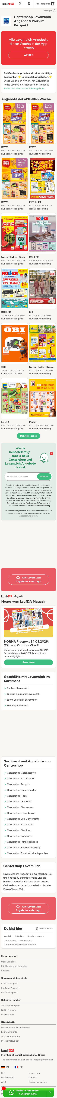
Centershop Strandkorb (20, 824)
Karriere (5, 970)
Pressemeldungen (10, 1041)
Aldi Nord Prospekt (10, 1005)
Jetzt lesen (28, 662)
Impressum (34, 1073)
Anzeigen (48, 11)
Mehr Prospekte (28, 436)
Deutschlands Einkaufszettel (15, 1027)
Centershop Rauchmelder (21, 789)
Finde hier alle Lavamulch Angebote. (24, 88)
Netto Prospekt (8, 1010)
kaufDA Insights (9, 1032)
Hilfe (3, 1073)
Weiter (44, 476)
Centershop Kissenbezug (21, 813)
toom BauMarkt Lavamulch (22, 699)
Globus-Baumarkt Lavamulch (23, 693)
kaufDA (7, 936)
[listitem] (14, 129)
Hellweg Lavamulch (18, 705)
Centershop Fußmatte (19, 836)
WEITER (28, 55)
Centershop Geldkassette (21, 772)
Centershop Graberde (19, 801)
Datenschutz (7, 1077)
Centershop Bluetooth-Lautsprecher (27, 853)
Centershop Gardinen (19, 830)
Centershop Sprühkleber (21, 778)
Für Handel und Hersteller (14, 966)
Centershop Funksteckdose (22, 841)
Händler (19, 936)
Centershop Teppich (18, 784)
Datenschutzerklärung (40, 505)
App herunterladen (10, 1036)
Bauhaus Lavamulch (18, 688)
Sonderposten (34, 936)
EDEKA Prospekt (9, 983)
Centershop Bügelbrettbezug (23, 847)
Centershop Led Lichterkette (23, 818)
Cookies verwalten (37, 1082)
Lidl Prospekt (7, 1014)
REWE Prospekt (9, 992)
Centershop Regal (17, 795)
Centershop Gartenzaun (20, 807)
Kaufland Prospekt (10, 988)
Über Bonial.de (8, 961)
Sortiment (25, 940)
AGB (3, 1082)
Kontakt (32, 1077)
